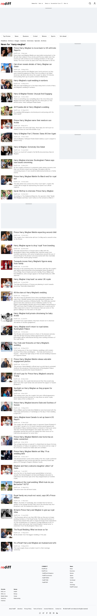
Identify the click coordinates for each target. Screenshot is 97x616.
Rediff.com (70, 608)
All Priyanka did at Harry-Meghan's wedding (31, 107)
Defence (11, 41)
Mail (36, 3)
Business (26, 36)
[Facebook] (47, 613)
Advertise (19, 608)
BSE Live (3, 591)
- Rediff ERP (45, 582)
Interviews (30, 41)
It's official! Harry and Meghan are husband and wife (35, 543)
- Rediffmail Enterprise (47, 573)
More (65, 3)
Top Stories (6, 36)
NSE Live (3, 594)
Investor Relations (49, 608)
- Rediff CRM (45, 580)
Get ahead (63, 36)
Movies (44, 36)
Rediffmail (44, 568)
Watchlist (3, 598)
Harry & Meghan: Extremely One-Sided (29, 147)
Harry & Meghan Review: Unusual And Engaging (33, 94)
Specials (37, 41)
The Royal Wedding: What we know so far (31, 530)
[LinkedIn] (57, 613)
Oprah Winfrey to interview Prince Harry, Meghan (33, 191)
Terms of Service (37, 608)
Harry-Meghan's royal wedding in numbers (31, 80)
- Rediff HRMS (45, 578)
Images (17, 41)
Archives (43, 41)
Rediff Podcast (74, 587)
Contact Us (58, 608)
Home (33, 3)
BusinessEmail (54, 3)
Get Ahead (72, 580)
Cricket (35, 36)
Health (15, 591)
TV (61, 3)
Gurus (59, 3)
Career (15, 596)
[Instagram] (50, 613)
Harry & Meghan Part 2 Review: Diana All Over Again (35, 134)
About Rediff (12, 608)
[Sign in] (94, 3)
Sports (53, 36)
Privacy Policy (27, 608)
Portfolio (3, 600)
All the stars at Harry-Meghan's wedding (30, 292)
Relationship (17, 598)
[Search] (89, 3)
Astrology (72, 584)
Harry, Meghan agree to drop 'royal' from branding (34, 246)
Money (46, 3)
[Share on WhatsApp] (40, 613)
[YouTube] (53, 613)
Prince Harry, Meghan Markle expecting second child (35, 232)
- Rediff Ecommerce (47, 575)
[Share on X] (43, 613)
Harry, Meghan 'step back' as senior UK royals (32, 279)
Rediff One (44, 571)
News (40, 3)
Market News (4, 596)
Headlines (4, 41)
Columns (23, 41)
